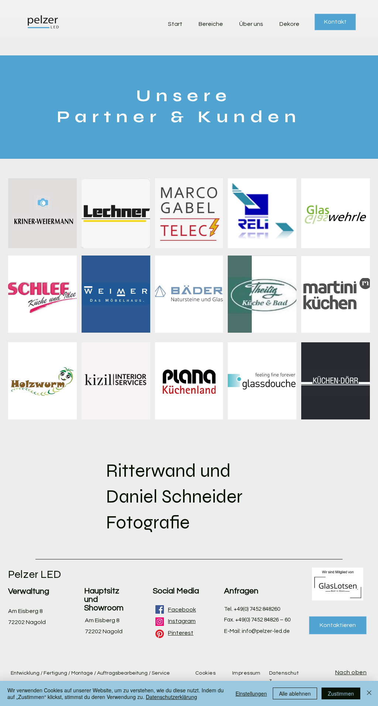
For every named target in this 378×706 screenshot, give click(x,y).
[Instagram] (159, 621)
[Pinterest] (159, 634)
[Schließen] (369, 693)
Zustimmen (341, 693)
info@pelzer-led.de (266, 631)
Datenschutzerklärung (171, 696)
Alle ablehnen (295, 693)
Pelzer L (27, 574)
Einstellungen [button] (251, 693)
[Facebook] (159, 609)
